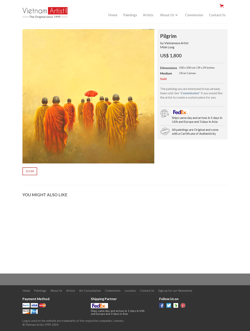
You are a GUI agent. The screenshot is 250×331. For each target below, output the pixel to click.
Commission (194, 15)
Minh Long (167, 47)
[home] (45, 10)
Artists (148, 15)
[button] (222, 6)
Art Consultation (90, 290)
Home (112, 15)
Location (130, 290)
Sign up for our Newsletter (175, 290)
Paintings (130, 15)
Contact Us (217, 15)
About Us (56, 290)
